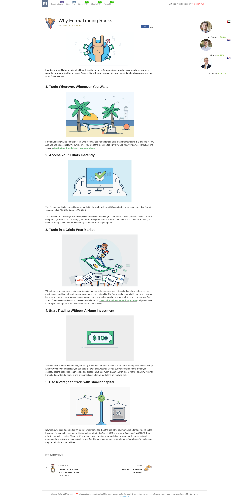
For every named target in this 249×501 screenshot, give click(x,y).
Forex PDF (108, 4)
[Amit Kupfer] (216, 44)
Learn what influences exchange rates (118, 300)
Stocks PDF (96, 4)
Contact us (124, 497)
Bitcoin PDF (83, 4)
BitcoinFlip (70, 4)
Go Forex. (194, 494)
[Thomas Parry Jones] (216, 62)
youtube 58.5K (198, 3)
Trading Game (57, 4)
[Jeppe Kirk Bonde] (216, 26)
